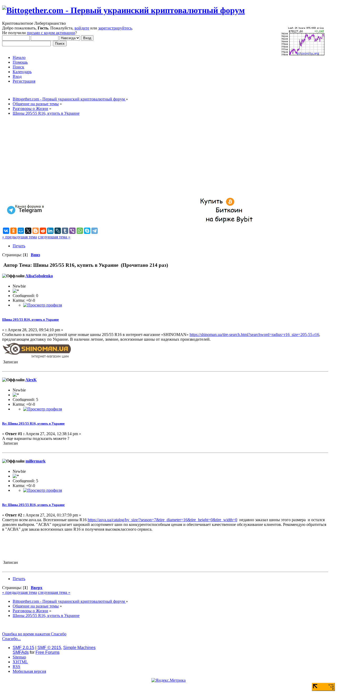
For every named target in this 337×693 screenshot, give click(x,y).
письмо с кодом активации (51, 33)
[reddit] (43, 231)
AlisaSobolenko (39, 276)
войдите (82, 28)
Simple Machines (79, 647)
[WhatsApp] (80, 231)
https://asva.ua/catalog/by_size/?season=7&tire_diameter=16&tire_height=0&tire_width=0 (162, 520)
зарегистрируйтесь (115, 28)
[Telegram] (94, 231)
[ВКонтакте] (6, 231)
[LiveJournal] (57, 231)
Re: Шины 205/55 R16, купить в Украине (33, 423)
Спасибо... (11, 638)
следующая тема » (54, 237)
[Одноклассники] (13, 231)
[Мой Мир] (21, 231)
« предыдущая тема (19, 237)
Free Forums (48, 652)
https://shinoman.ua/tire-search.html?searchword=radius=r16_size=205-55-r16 (254, 334)
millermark (36, 461)
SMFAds (21, 652)
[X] (28, 231)
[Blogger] (35, 231)
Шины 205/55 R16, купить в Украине (30, 320)
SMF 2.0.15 (23, 647)
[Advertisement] (160, 157)
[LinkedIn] (50, 231)
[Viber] (72, 231)
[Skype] (87, 231)
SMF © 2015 (49, 647)
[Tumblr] (65, 231)
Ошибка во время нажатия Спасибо (34, 634)
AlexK (31, 380)
